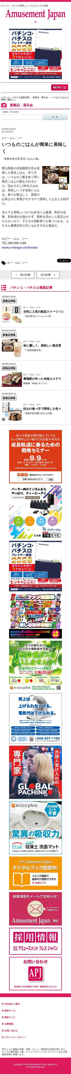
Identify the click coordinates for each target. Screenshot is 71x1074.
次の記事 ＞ (48, 274)
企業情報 (9, 1024)
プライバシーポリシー (15, 1037)
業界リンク (10, 1017)
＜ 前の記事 (22, 274)
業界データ (10, 1010)
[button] (59, 87)
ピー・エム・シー (17, 262)
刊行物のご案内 (12, 1004)
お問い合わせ (11, 1030)
